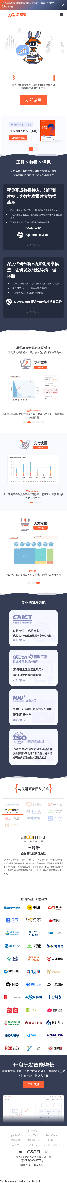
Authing (33, 1145)
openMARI (15, 1135)
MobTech (33, 1135)
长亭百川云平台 (51, 1145)
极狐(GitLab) (33, 1140)
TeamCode (52, 1135)
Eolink (51, 1140)
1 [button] (31, 148)
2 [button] (36, 148)
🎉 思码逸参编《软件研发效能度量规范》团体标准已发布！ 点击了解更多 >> (29, 5)
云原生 (15, 1145)
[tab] (12, 804)
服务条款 (38, 1164)
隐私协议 (25, 1164)
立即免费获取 (18, 137)
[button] (24, 422)
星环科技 (15, 1140)
